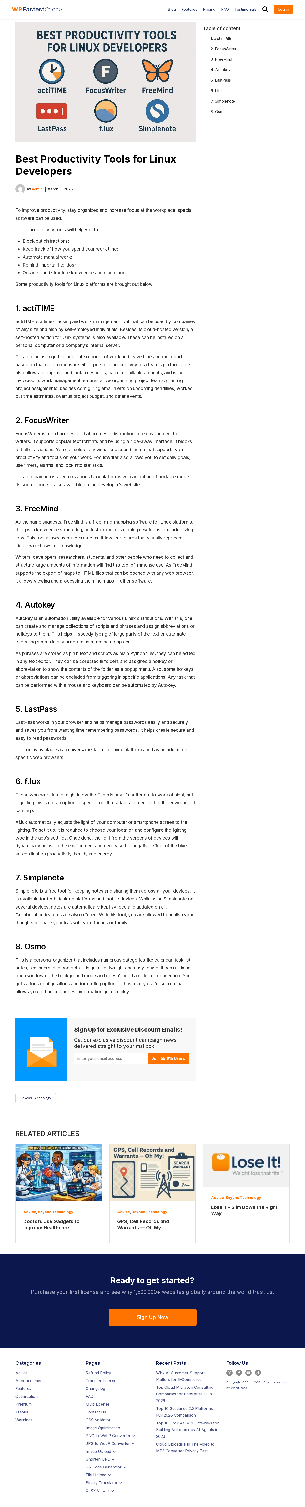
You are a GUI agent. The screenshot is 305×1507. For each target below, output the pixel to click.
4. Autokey (220, 69)
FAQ (89, 1396)
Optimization (26, 1396)
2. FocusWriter (224, 48)
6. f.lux (217, 90)
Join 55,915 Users (168, 1058)
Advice (29, 1212)
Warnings (23, 1420)
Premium (23, 1404)
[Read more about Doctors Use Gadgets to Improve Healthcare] (59, 1172)
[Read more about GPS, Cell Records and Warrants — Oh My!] (152, 1172)
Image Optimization (103, 1427)
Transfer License (101, 1380)
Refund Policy (98, 1372)
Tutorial (22, 1412)
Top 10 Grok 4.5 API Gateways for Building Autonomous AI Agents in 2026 (187, 1430)
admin (37, 189)
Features (23, 1388)
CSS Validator (98, 1420)
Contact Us (96, 1412)
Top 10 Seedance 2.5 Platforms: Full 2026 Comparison (185, 1412)
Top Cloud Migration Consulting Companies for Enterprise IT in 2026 (184, 1394)
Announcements (30, 1380)
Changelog (95, 1388)
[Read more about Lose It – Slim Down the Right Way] (246, 1165)
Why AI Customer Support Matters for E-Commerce (180, 1376)
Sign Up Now (152, 1317)
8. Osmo (218, 111)
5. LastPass (221, 80)
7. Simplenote (223, 101)
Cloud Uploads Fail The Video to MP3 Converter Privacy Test (185, 1447)
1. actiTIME (221, 38)
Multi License (97, 1404)
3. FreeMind (221, 59)
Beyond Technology (35, 1098)
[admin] (20, 189)
